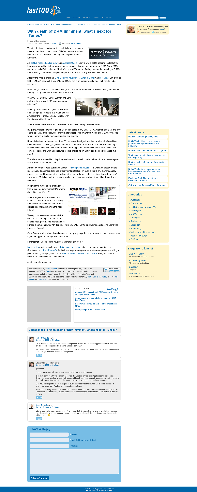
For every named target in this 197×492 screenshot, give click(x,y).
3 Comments (76, 43)
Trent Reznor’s (50, 250)
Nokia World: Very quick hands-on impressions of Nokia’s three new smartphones (144, 171)
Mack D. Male (42, 405)
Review (134, 221)
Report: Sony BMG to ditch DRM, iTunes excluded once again (53, 25)
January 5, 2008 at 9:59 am (47, 365)
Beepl (48, 271)
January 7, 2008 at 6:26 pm (47, 407)
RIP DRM (104, 78)
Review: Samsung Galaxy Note (143, 137)
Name (73, 435)
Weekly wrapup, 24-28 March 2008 (90, 310)
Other (133, 218)
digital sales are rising (70, 247)
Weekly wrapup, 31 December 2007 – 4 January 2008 (98, 25)
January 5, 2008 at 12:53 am (48, 340)
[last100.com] (44, 9)
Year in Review (138, 236)
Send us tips (106, 18)
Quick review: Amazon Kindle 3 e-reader (147, 185)
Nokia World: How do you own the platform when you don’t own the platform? (144, 143)
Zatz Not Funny (136, 254)
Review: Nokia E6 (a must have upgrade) (147, 150)
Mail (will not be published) (83, 440)
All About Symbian (137, 260)
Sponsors (135, 228)
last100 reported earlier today (44, 63)
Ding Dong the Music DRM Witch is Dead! (75, 78)
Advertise (76, 18)
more (162, 29)
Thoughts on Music (80, 168)
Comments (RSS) (105, 490)
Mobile (134, 210)
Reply (39, 355)
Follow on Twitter (160, 32)
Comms (134, 203)
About (67, 18)
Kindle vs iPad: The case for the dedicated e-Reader (143, 179)
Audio (54, 43)
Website (74, 446)
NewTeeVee (134, 273)
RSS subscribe (144, 32)
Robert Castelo (42, 338)
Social (133, 225)
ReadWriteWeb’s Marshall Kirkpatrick (79, 253)
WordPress (110, 489)
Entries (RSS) (91, 490)
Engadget (133, 267)
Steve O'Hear (51, 269)
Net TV (134, 214)
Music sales (33, 247)
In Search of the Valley (97, 277)
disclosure (42, 279)
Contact (96, 18)
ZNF (133, 239)
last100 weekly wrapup (141, 207)
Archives (86, 18)
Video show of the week (142, 232)
